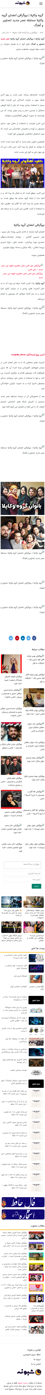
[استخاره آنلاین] (23, 1219)
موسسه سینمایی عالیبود (18, 1070)
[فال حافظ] (23, 1207)
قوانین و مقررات (34, 1350)
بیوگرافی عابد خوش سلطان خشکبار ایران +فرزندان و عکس (34, 746)
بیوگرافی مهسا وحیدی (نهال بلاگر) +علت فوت (34, 778)
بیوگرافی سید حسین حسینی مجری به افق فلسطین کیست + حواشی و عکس (14, 1277)
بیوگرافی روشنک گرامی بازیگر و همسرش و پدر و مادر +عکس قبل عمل (15, 1246)
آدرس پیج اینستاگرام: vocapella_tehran (27, 354)
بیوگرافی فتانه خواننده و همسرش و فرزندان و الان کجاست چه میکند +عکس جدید (14, 1267)
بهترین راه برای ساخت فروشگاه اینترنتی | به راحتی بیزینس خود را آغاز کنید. (15, 1010)
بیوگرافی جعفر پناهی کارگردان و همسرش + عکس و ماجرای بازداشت (11, 782)
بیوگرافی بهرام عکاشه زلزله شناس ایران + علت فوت (34, 712)
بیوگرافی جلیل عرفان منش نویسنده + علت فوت (34, 846)
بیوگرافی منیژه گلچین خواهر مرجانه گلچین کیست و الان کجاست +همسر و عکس (14, 1235)
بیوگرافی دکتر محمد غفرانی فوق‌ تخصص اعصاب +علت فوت (12, 847)
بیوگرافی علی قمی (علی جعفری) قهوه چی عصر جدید (23, 275)
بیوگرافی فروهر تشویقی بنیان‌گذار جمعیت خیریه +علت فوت (13, 680)
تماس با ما (36, 1364)
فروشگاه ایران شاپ (20, 976)
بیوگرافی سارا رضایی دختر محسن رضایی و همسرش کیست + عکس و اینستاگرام (14, 1256)
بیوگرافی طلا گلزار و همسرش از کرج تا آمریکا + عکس (33, 812)
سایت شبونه (23, 1383)
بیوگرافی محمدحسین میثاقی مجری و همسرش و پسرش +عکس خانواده (11, 712)
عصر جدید (5, 38)
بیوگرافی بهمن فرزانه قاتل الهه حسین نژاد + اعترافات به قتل (34, 678)
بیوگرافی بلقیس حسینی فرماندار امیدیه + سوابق (13, 814)
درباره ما (37, 1359)
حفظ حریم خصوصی (32, 1354)
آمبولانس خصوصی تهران (18, 986)
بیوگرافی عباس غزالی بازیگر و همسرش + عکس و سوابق (11, 746)
